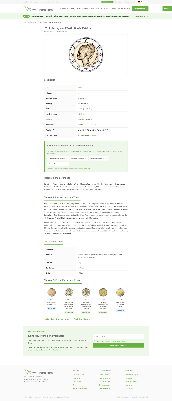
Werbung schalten (131, 382)
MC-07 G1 (81, 114)
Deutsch (144, 2)
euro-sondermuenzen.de (58, 158)
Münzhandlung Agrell (98, 158)
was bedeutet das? (90, 125)
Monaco (29, 22)
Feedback (167, 8)
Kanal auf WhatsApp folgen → (52, 350)
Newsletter (118, 2)
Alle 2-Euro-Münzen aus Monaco (58, 319)
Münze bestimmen (140, 9)
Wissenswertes (123, 9)
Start (25, 22)
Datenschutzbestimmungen (116, 341)
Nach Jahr (94, 9)
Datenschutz (129, 388)
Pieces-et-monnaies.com (58, 164)
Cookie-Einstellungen (123, 397)
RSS (147, 397)
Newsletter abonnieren (118, 345)
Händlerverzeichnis (129, 2)
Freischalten (88, 135)
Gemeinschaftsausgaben (80, 388)
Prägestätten (129, 378)
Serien (113, 9)
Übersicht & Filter (78, 375)
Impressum (129, 385)
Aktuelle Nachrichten (66, 9)
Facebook (134, 397)
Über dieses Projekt (131, 375)
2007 (34, 22)
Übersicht (104, 9)
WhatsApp (142, 397)
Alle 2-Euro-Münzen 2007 (83, 319)
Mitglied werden (107, 2)
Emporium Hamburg (78, 158)
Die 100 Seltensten (105, 382)
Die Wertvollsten (104, 385)
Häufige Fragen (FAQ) (106, 378)
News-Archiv (77, 382)
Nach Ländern (82, 9)
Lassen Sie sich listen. (85, 169)
